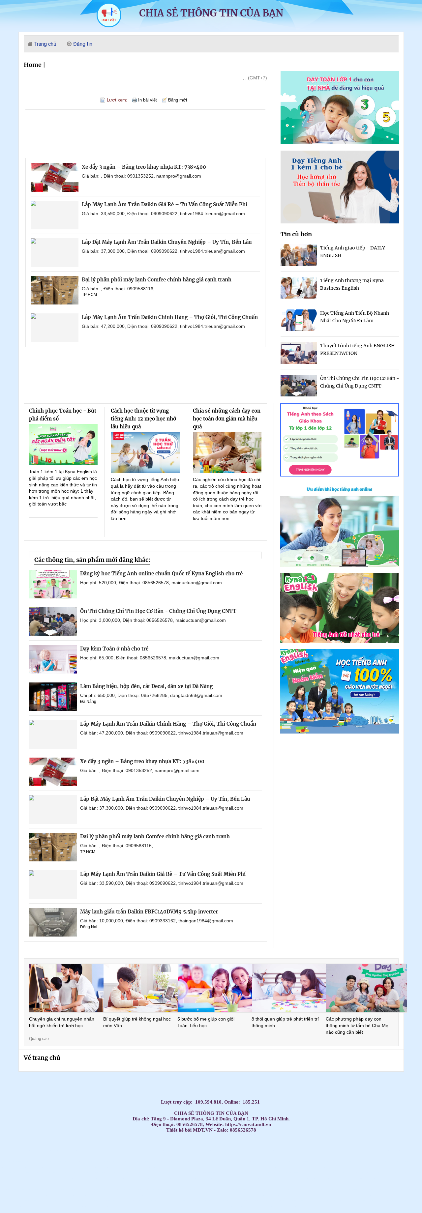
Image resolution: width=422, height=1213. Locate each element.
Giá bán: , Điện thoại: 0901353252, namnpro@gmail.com (141, 176)
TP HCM (89, 294)
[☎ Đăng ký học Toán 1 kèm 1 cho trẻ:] (340, 142)
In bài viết (147, 100)
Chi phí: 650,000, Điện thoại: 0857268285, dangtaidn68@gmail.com (151, 695)
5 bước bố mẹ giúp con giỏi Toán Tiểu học (205, 1022)
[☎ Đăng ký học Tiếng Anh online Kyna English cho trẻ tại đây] (339, 565)
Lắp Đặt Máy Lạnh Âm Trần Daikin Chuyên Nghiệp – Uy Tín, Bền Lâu (167, 242)
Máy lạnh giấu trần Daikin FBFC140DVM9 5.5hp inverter (149, 912)
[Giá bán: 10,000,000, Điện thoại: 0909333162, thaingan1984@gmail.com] (53, 922)
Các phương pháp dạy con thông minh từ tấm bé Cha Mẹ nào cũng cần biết (357, 1025)
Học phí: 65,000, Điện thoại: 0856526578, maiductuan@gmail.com (149, 657)
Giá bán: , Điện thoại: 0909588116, (118, 288)
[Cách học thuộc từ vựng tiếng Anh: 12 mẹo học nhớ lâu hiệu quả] (145, 452)
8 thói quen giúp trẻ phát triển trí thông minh (285, 1022)
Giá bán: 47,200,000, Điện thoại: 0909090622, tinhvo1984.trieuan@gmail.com (163, 326)
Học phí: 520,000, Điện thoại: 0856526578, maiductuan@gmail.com (151, 582)
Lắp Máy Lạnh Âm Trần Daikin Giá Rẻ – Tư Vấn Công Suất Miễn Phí (164, 204)
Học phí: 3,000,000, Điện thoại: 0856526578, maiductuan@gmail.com (153, 620)
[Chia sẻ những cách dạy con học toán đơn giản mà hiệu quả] (227, 452)
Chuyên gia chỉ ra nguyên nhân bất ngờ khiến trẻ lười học (61, 1022)
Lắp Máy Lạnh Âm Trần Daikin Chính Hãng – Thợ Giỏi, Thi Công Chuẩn (170, 317)
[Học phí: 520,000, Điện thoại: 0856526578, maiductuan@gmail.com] (53, 584)
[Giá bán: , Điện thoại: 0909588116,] (54, 290)
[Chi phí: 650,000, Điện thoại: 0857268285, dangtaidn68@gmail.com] (53, 696)
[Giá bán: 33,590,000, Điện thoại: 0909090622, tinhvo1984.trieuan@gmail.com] (54, 215)
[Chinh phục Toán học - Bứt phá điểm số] (63, 444)
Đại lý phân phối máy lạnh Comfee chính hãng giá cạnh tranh (156, 279)
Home (33, 65)
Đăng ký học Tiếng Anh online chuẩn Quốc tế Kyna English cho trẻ (161, 573)
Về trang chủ (42, 1057)
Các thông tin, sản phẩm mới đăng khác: (92, 559)
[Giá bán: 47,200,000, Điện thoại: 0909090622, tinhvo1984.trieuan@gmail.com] (54, 327)
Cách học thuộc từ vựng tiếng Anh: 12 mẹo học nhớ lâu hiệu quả (143, 419)
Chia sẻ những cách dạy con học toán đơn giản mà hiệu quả (226, 419)
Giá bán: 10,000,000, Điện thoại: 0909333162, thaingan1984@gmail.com (156, 920)
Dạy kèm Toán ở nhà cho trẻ (114, 649)
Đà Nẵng (88, 701)
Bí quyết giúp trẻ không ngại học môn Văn (137, 1022)
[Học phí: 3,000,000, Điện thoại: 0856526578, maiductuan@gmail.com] (53, 621)
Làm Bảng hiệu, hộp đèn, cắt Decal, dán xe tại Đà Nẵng (146, 686)
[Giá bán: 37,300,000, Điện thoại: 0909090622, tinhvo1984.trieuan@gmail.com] (54, 252)
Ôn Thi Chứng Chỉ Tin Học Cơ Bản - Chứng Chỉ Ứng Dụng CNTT (158, 611)
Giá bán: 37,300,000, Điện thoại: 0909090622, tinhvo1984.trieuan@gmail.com (163, 251)
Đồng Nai (88, 927)
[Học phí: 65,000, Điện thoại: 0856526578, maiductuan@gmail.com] (53, 659)
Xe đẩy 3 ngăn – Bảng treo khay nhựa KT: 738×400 (144, 167)
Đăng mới (177, 100)
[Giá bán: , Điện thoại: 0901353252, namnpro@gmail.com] (54, 177)
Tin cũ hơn (296, 234)
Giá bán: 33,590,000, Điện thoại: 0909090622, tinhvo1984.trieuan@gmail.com (163, 213)
